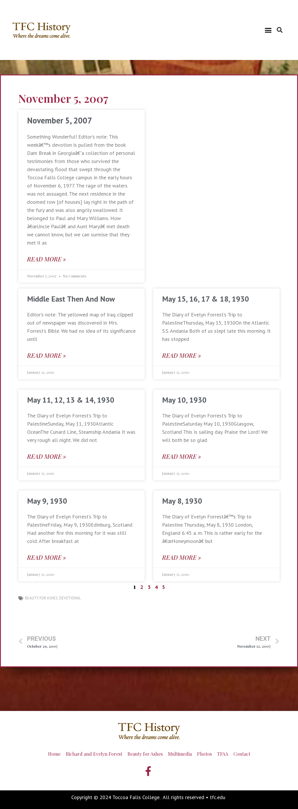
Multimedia (180, 754)
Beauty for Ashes (41, 598)
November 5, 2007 (59, 120)
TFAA (222, 754)
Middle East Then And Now (71, 299)
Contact (241, 754)
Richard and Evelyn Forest (94, 754)
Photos (204, 754)
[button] (268, 30)
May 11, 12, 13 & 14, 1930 (70, 400)
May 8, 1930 (182, 501)
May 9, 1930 (47, 501)
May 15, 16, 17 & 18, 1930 (205, 299)
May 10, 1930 (184, 400)
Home (54, 754)
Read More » (46, 259)
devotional (70, 598)
